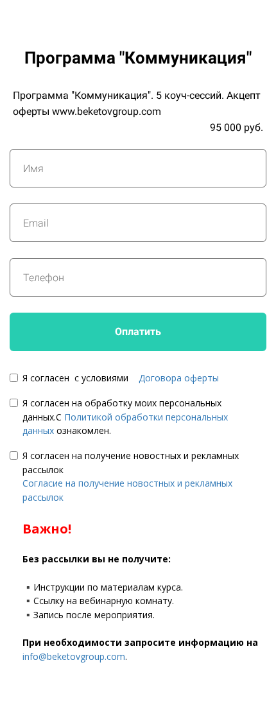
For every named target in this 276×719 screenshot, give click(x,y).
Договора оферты (179, 378)
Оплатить (138, 331)
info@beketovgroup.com (73, 656)
